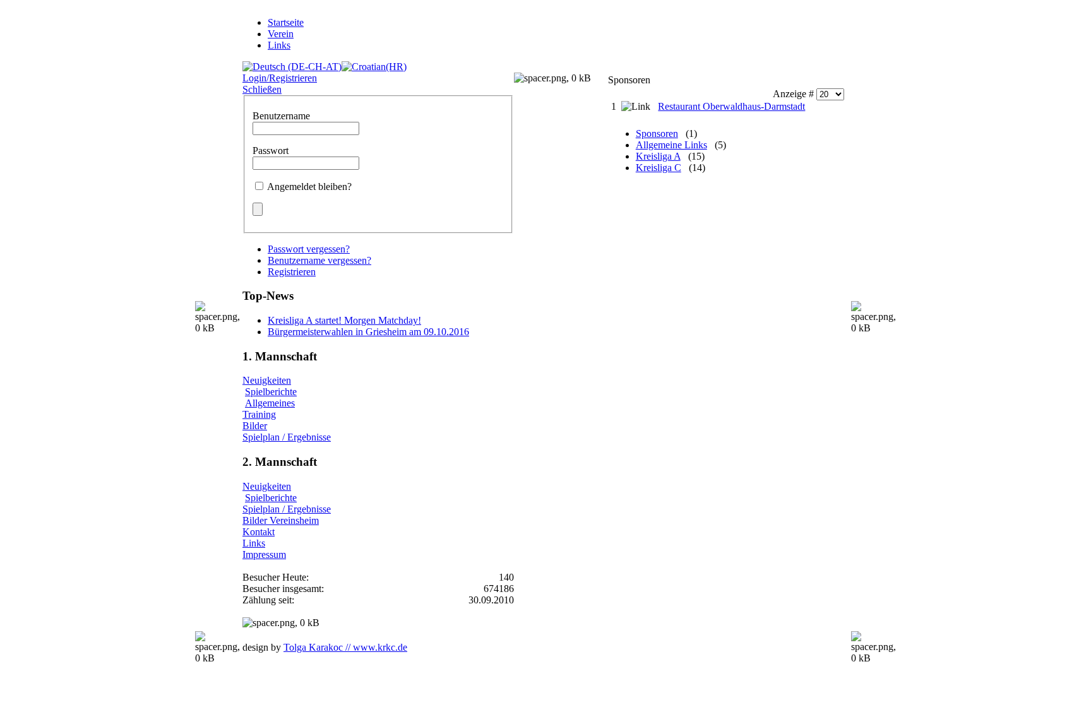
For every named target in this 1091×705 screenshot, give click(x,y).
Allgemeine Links (671, 144)
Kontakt (258, 531)
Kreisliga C (658, 167)
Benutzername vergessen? (319, 260)
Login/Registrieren (279, 78)
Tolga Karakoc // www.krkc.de (345, 647)
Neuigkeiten (266, 380)
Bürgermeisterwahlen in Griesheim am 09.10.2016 (368, 331)
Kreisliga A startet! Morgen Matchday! (344, 320)
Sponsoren (657, 133)
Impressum (264, 554)
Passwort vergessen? (309, 249)
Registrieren (292, 271)
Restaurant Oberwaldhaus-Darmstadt (731, 106)
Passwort (271, 150)
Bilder (254, 425)
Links (253, 543)
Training (259, 414)
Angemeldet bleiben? (309, 186)
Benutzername (281, 115)
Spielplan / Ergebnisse (286, 437)
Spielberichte (271, 391)
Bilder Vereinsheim (280, 520)
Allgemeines (270, 403)
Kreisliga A (658, 156)
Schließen (262, 89)
